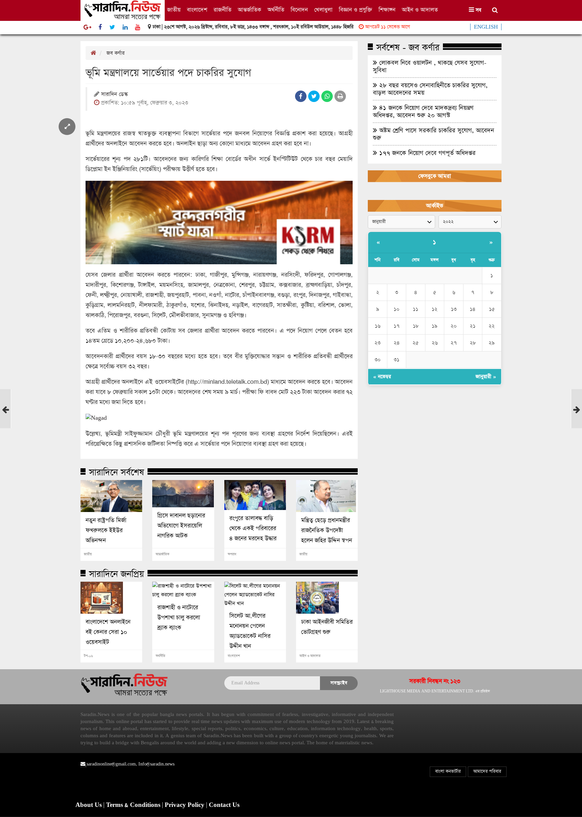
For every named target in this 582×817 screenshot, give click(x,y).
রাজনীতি (222, 10)
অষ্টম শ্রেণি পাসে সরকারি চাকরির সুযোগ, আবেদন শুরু (433, 134)
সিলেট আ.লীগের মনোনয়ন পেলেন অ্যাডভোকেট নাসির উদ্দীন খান (249, 631)
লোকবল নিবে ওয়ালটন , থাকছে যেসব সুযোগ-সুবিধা (429, 66)
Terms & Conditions (134, 805)
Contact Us (224, 805)
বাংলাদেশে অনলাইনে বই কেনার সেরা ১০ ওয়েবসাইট (108, 632)
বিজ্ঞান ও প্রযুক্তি (355, 10)
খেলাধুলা (323, 10)
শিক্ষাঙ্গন (387, 10)
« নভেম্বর (382, 376)
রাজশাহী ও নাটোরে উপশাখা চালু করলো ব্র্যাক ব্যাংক (178, 618)
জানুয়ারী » (486, 376)
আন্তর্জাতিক (249, 10)
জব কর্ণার (115, 53)
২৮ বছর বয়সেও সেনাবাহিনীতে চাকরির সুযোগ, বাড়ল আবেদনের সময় (430, 89)
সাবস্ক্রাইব (338, 683)
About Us (89, 805)
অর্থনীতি (275, 10)
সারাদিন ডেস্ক (114, 95)
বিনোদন (299, 10)
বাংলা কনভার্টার (448, 771)
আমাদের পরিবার (487, 771)
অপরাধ (232, 554)
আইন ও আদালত (420, 10)
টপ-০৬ (88, 656)
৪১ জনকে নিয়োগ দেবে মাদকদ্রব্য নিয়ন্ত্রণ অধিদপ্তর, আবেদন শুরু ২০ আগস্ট (423, 111)
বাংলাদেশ (197, 10)
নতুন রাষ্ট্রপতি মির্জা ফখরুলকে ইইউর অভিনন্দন (106, 530)
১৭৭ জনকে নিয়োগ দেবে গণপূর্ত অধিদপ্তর (426, 153)
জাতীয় (174, 10)
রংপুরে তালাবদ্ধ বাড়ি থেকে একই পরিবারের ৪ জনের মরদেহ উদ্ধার (253, 528)
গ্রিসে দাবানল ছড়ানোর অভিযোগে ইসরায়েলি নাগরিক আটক (181, 526)
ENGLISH (486, 27)
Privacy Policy (185, 805)
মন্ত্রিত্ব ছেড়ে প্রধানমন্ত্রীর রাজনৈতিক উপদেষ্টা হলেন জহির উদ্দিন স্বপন (326, 530)
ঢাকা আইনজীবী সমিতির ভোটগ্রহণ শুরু (327, 627)
